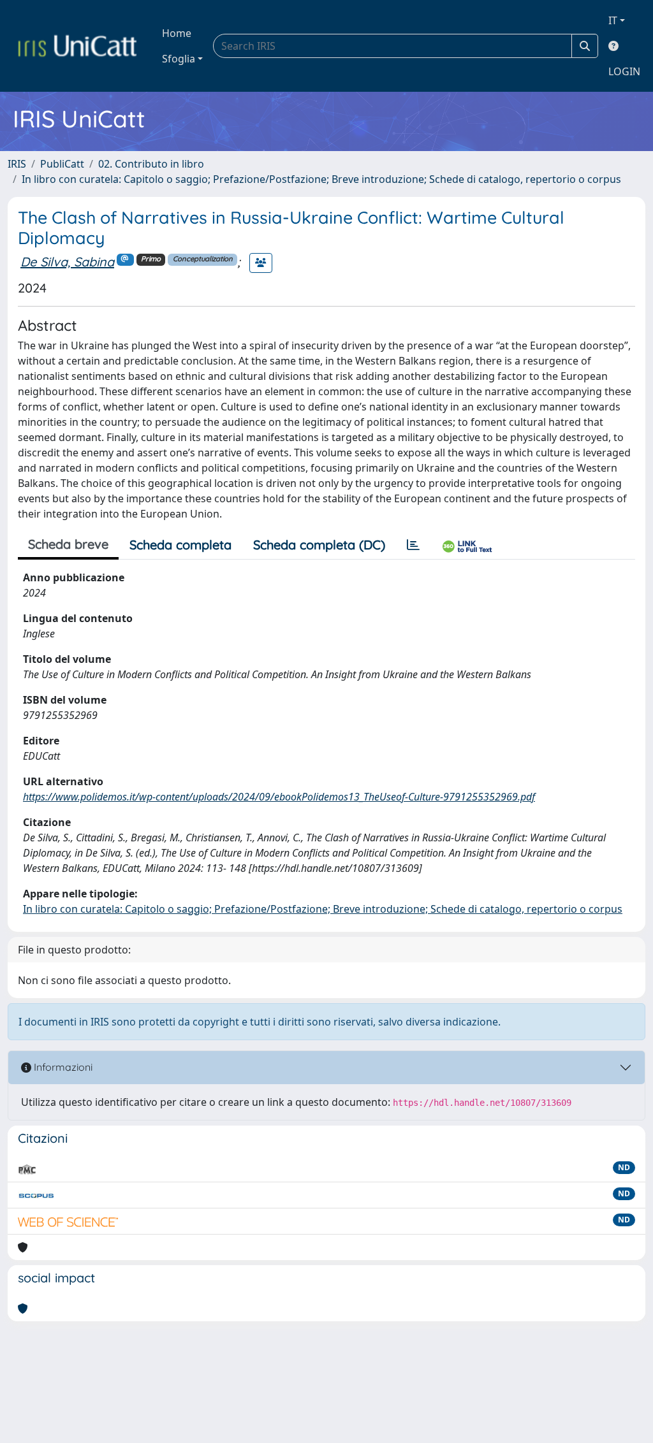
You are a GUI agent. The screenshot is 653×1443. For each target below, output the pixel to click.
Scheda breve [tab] (68, 544)
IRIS (17, 164)
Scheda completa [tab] (180, 545)
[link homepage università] (77, 46)
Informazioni (61, 1067)
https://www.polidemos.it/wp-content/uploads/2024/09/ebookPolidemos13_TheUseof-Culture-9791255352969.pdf (279, 797)
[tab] (413, 545)
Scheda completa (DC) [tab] (319, 545)
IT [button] (612, 20)
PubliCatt (62, 164)
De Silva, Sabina (67, 262)
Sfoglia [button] (178, 59)
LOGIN (624, 71)
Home (176, 33)
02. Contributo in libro (151, 164)
